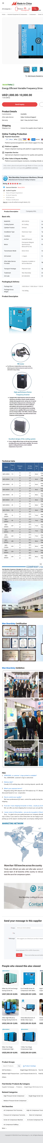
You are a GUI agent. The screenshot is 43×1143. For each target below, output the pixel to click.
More (4, 1128)
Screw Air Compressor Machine (13, 1120)
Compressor (32, 14)
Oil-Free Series (6, 1070)
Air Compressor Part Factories (13, 1110)
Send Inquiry (19, 104)
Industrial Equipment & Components (17, 14)
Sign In (5, 202)
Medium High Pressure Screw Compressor (11, 1073)
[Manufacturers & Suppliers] (22, 3)
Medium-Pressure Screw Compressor (15, 1101)
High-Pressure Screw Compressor (14, 1096)
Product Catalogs (30, 1066)
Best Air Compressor (35, 1115)
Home (3, 14)
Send (19, 955)
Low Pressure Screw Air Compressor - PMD (29, 1073)
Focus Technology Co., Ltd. (25, 1135)
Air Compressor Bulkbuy (11, 1124)
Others (4, 1077)
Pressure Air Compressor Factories (14, 1115)
